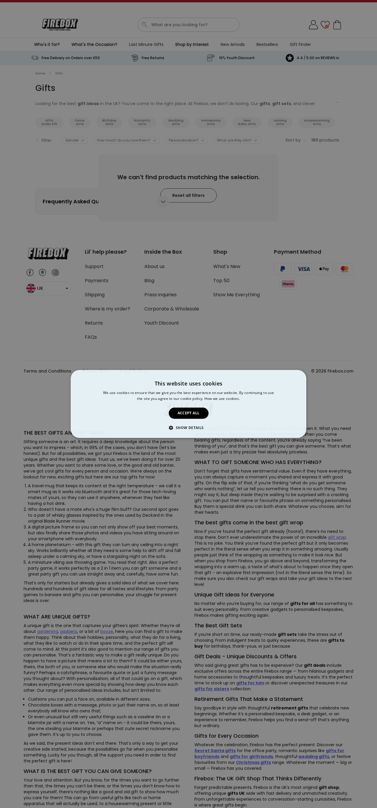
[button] (188, 428)
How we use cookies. (222, 398)
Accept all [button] (189, 412)
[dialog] (188, 404)
